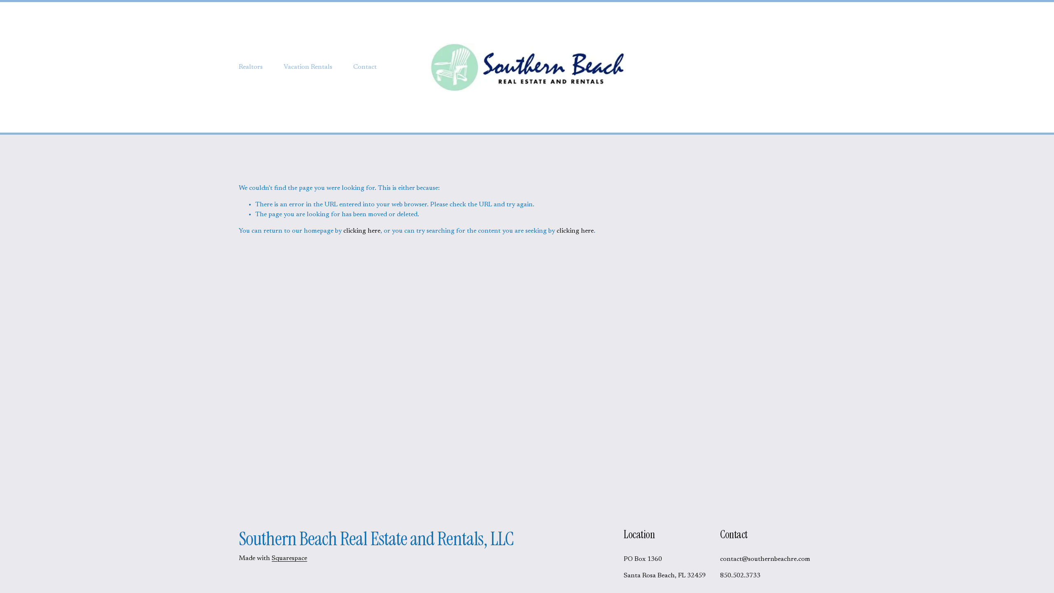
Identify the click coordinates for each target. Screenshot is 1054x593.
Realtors (251, 67)
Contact (365, 67)
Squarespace (289, 558)
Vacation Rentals (308, 67)
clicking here (361, 231)
